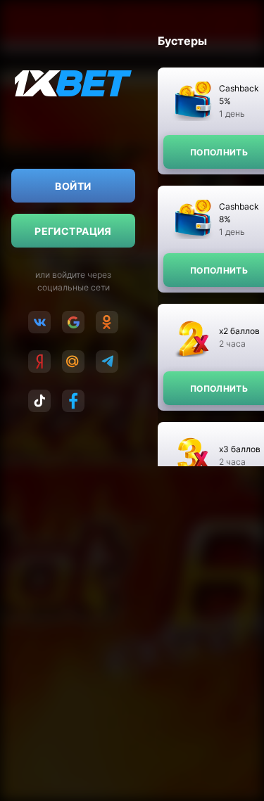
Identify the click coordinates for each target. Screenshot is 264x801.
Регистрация (73, 231)
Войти (73, 186)
